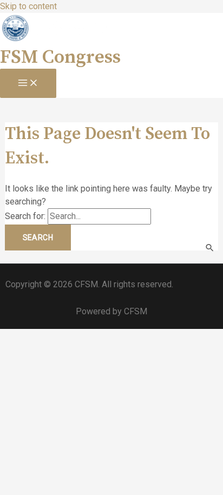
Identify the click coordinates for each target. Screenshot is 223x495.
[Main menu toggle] (28, 83)
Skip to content (28, 6)
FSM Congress (60, 57)
